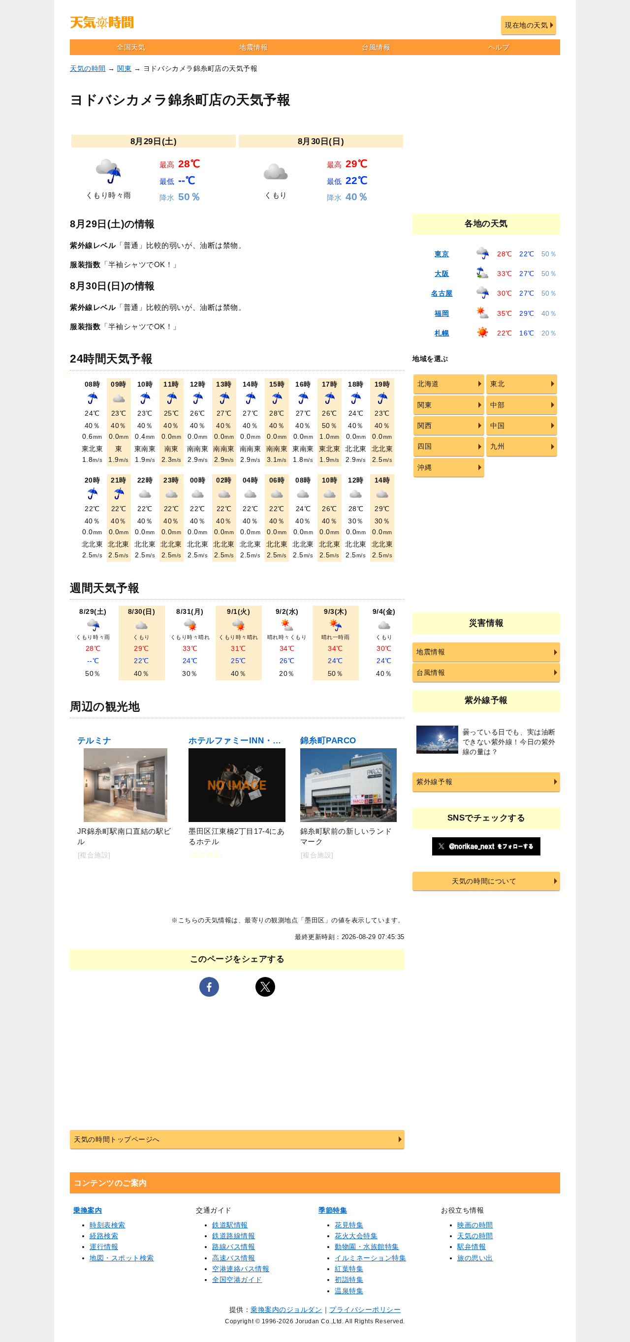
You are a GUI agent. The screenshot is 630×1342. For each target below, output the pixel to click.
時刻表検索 (108, 1225)
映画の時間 (475, 1225)
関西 (424, 425)
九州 (497, 446)
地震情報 (253, 47)
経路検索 (104, 1236)
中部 (497, 405)
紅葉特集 (349, 1269)
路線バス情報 (233, 1246)
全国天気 (131, 47)
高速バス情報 (233, 1258)
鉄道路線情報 (233, 1236)
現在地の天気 (526, 25)
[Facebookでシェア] (209, 987)
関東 (124, 68)
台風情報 (376, 47)
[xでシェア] (265, 987)
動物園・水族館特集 (367, 1246)
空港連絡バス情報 (240, 1269)
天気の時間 (88, 68)
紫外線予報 (434, 782)
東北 (497, 384)
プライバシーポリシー (365, 1309)
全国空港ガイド (237, 1279)
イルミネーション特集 (370, 1258)
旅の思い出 (475, 1258)
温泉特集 (349, 1291)
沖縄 (424, 467)
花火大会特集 (356, 1236)
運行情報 (104, 1246)
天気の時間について (484, 881)
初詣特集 (349, 1279)
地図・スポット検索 (122, 1258)
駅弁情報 (471, 1246)
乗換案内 (87, 1210)
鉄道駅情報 (230, 1225)
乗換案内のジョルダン (286, 1309)
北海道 (428, 384)
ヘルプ (499, 47)
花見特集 (349, 1225)
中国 (497, 425)
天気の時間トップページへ (116, 1139)
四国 (424, 446)
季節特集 (332, 1210)
